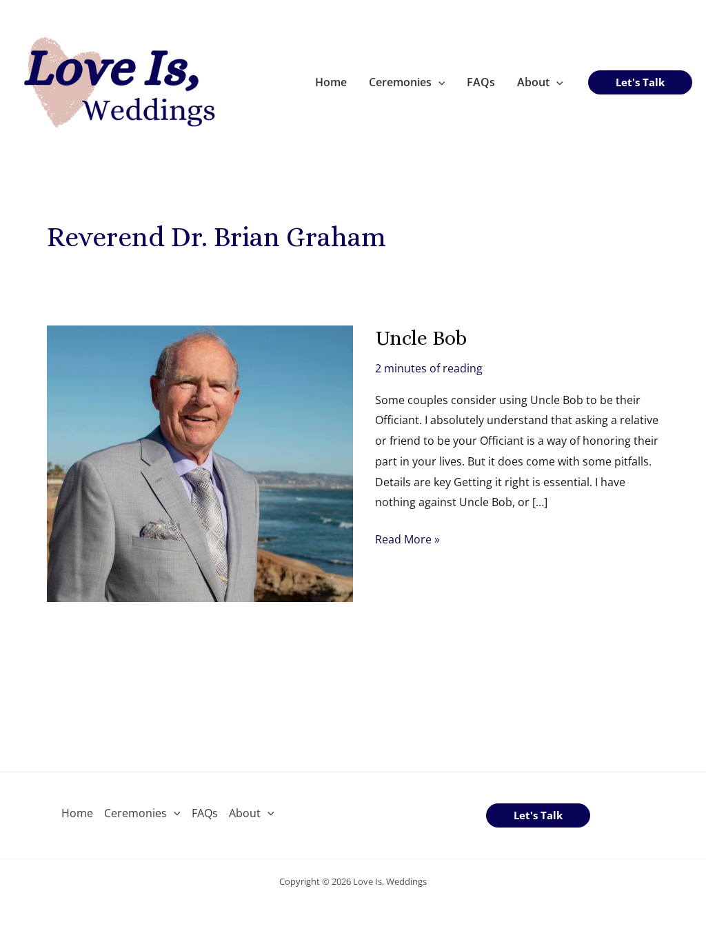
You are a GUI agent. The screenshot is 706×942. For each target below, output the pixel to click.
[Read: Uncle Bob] (200, 462)
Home (331, 82)
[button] (438, 82)
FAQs (481, 82)
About (533, 82)
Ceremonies (400, 82)
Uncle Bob (421, 338)
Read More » (407, 540)
